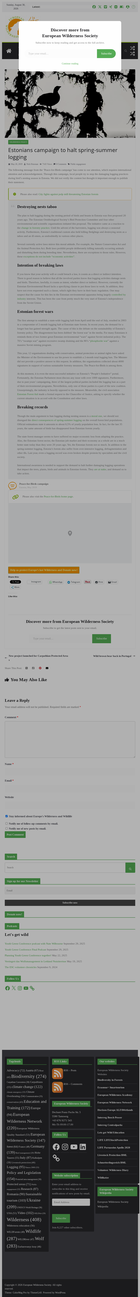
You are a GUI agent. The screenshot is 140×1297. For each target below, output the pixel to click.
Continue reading (70, 63)
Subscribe (106, 53)
